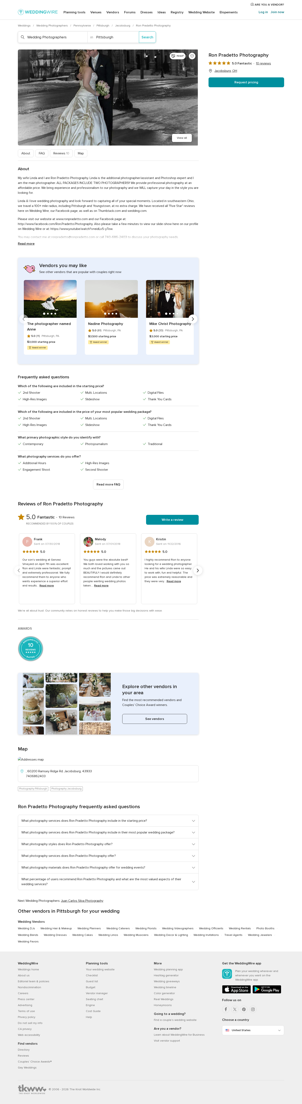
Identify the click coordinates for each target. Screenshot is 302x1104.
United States (241, 1030)
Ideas (162, 12)
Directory (24, 1049)
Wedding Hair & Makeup (56, 928)
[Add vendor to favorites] (192, 56)
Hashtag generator (166, 975)
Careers (23, 993)
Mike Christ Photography (170, 323)
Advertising (25, 1005)
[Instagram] (253, 1009)
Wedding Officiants (211, 928)
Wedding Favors (28, 941)
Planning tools (74, 12)
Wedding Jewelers (260, 935)
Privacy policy (26, 1017)
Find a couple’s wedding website (175, 1020)
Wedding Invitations (206, 935)
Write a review (172, 520)
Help (89, 1017)
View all (182, 138)
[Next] (192, 319)
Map (81, 153)
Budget (90, 987)
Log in (263, 12)
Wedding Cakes (82, 935)
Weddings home (28, 969)
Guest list (92, 981)
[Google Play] (266, 992)
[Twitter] (235, 1009)
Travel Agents (233, 935)
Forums (130, 12)
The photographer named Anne (49, 326)
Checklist (92, 975)
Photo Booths (265, 928)
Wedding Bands (28, 935)
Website (201, 12)
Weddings (24, 25)
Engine (90, 1005)
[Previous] (23, 319)
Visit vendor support (167, 1040)
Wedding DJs (26, 928)
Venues (95, 12)
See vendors (154, 719)
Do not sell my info (30, 1023)
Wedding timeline (165, 987)
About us (24, 975)
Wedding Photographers (52, 25)
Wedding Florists (146, 928)
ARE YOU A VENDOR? (269, 4)
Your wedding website (100, 969)
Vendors (112, 12)
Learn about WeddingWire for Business (179, 1034)
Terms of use (26, 1011)
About (25, 153)
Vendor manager (97, 993)
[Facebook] (225, 1009)
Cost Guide (93, 1011)
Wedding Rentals (240, 928)
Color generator (164, 993)
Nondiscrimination (29, 987)
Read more (26, 244)
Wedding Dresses (55, 935)
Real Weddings (163, 999)
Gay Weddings (27, 1067)
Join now (277, 12)
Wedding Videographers (178, 928)
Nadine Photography (105, 323)
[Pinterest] (244, 1009)
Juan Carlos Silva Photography (82, 901)
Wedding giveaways (167, 981)
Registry (177, 12)
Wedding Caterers (118, 928)
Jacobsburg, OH (225, 71)
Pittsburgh (103, 25)
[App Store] (236, 992)
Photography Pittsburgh (33, 788)
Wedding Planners (89, 928)
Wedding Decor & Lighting (171, 935)
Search (147, 37)
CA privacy (25, 1029)
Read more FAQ (108, 484)
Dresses (147, 12)
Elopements (229, 12)
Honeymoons (163, 1005)
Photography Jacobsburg (66, 788)
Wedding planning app (168, 969)
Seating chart (94, 999)
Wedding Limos (108, 935)
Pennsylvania (83, 25)
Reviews (61, 153)
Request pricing (246, 82)
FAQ (42, 153)
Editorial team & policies (33, 981)
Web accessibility (29, 1035)
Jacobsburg (123, 25)
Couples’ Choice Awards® (35, 1061)
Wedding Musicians (136, 935)
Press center (26, 999)
